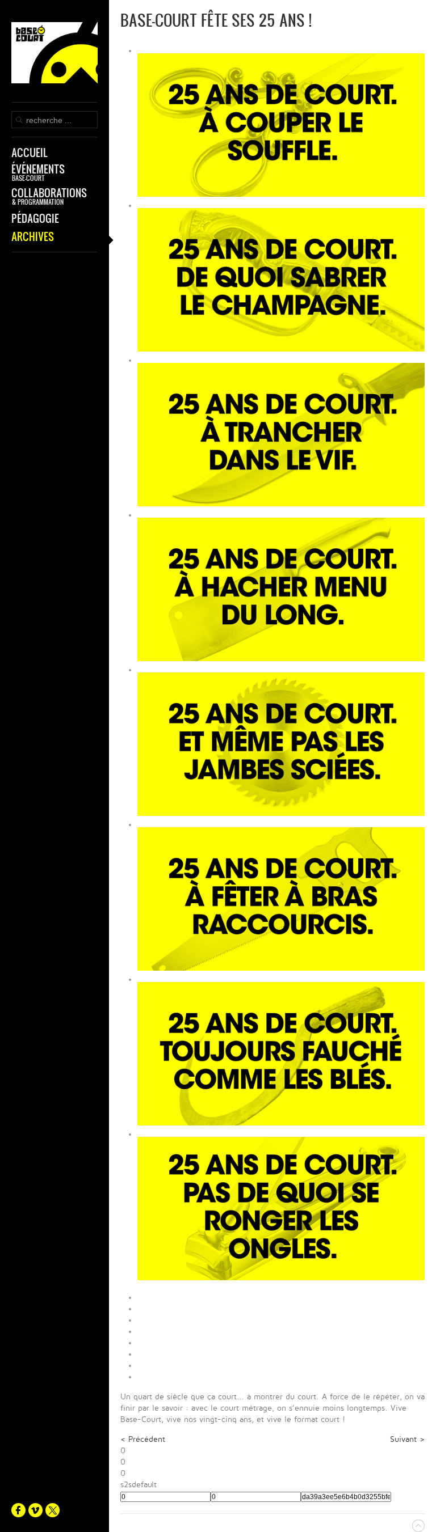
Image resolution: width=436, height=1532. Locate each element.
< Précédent (142, 1439)
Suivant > (407, 1439)
